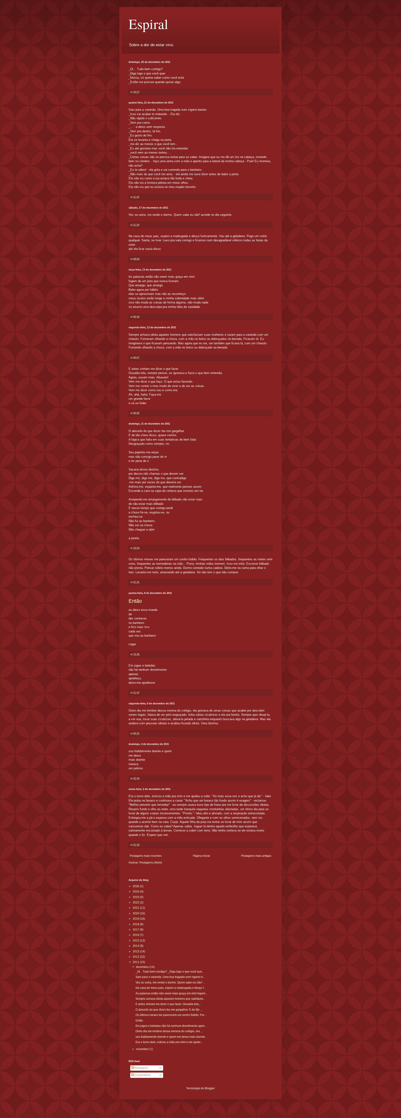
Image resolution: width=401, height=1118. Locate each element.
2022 (136, 902)
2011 (136, 962)
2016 (136, 935)
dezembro (142, 967)
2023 (136, 897)
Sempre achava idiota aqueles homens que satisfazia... (170, 998)
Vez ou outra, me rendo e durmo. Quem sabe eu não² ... (170, 982)
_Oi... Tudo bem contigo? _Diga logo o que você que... (170, 971)
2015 (136, 940)
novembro (142, 1049)
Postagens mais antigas (256, 855)
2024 (136, 891)
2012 (136, 956)
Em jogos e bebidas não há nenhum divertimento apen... (171, 1026)
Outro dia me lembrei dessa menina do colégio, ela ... (169, 1031)
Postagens (141, 1068)
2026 (136, 886)
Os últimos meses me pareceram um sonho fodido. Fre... (171, 1015)
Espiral (148, 23)
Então (135, 601)
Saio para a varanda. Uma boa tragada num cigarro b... (170, 977)
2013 (136, 951)
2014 (136, 945)
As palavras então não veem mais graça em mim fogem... (171, 993)
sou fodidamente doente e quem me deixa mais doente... (171, 1036)
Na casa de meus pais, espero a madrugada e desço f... (171, 987)
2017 (136, 929)
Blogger (209, 1088)
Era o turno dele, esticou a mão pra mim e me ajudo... (169, 1042)
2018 (136, 924)
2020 (136, 913)
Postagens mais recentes (146, 855)
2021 (136, 907)
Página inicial (201, 855)
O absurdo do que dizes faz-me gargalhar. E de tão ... (169, 1009)
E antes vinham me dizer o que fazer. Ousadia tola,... (168, 1004)
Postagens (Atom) (150, 862)
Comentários (142, 1075)
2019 (136, 918)
